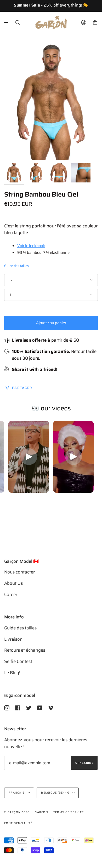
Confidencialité (18, 823)
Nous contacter (19, 572)
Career (10, 594)
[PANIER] (95, 22)
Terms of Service (68, 812)
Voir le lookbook (31, 246)
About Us (13, 583)
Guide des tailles (16, 265)
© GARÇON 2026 (17, 812)
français (17, 792)
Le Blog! (12, 672)
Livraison (13, 639)
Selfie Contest (18, 661)
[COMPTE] (83, 22)
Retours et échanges (24, 650)
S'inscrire (84, 763)
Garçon (41, 812)
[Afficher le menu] (8, 22)
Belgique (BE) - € (55, 792)
